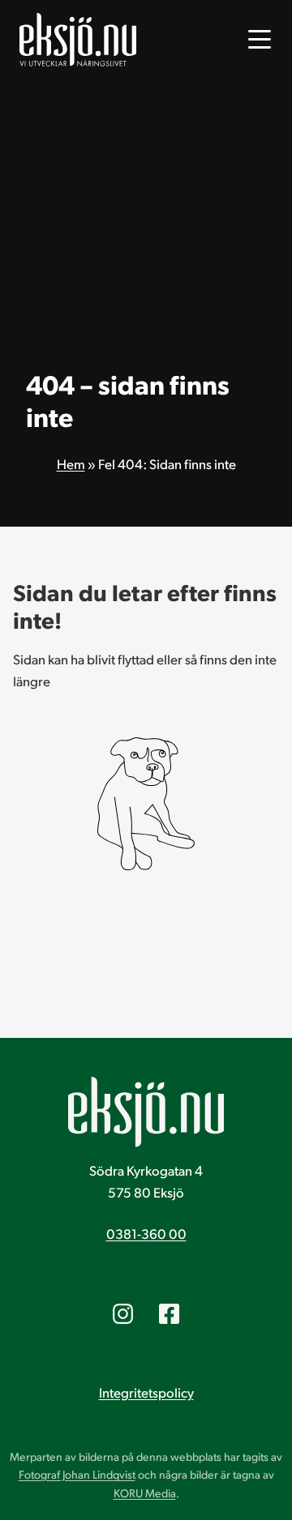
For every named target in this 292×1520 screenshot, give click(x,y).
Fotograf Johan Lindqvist (77, 1474)
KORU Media (145, 1493)
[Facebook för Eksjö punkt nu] (169, 1314)
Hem (71, 463)
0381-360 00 (146, 1233)
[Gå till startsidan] (77, 39)
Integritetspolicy (146, 1392)
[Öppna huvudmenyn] (260, 40)
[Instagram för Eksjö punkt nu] (123, 1314)
